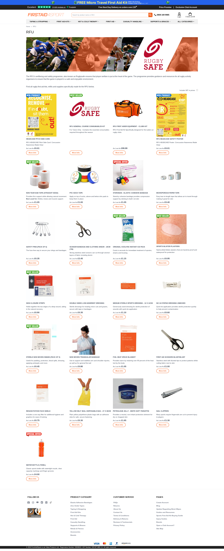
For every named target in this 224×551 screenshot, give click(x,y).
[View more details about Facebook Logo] (29, 502)
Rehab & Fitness (77, 529)
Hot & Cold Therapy (78, 516)
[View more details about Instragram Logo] (33, 502)
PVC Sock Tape (76, 193)
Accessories (75, 532)
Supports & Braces (77, 525)
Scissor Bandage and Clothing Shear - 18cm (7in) (90, 248)
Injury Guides (161, 519)
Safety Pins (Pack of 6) (36, 247)
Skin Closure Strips (35, 303)
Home (28, 26)
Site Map (159, 529)
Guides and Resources (165, 512)
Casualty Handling (77, 522)
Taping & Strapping (78, 509)
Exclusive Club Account (186, 7)
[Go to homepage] (49, 14)
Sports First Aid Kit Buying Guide (169, 516)
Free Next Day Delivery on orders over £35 (117, 7)
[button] (179, 15)
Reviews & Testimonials (122, 522)
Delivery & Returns (120, 519)
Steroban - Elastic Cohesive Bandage (130, 193)
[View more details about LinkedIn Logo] (46, 502)
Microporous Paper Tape (167, 193)
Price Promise (165, 7)
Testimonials (44, 6)
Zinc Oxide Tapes (77, 506)
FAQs (115, 502)
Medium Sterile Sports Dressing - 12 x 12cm (133, 303)
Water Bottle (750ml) (36, 465)
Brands (73, 535)
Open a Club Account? (165, 525)
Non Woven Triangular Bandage (85, 357)
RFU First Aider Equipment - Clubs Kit (130, 126)
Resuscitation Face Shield (38, 411)
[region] (47, 115)
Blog (158, 506)
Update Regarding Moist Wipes (168, 509)
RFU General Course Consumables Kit (87, 126)
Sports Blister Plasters (168, 246)
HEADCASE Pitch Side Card (38, 139)
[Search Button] (150, 15)
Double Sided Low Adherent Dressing (87, 303)
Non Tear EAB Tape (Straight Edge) (42, 193)
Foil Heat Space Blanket (124, 357)
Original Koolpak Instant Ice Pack (129, 247)
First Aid (73, 519)
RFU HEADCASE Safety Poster (169, 139)
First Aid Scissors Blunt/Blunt (170, 357)
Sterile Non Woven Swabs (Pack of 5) (43, 357)
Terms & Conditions (121, 516)
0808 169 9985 (163, 15)
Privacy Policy (119, 525)
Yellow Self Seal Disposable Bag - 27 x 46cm (90, 411)
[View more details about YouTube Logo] (37, 502)
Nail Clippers (162, 411)
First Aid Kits (75, 512)
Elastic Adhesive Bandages (81, 502)
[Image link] (42, 502)
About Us (117, 509)
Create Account (162, 502)
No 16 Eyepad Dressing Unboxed (170, 303)
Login (179, 17)
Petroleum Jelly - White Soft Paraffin (131, 411)
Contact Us (117, 512)
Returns (116, 506)
